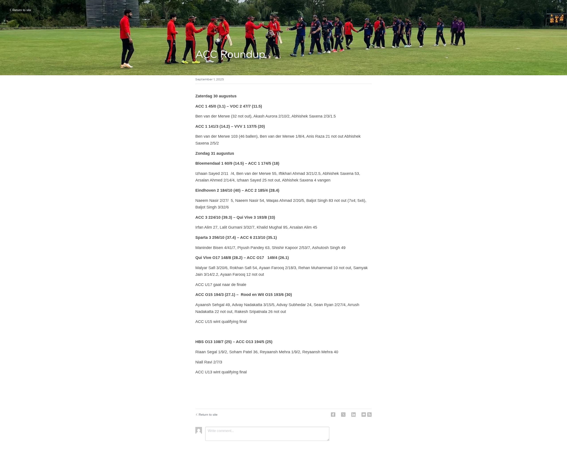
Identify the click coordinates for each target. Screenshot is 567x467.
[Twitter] (343, 414)
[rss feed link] (369, 414)
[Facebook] (333, 414)
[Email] (363, 414)
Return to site (21, 10)
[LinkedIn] (353, 414)
